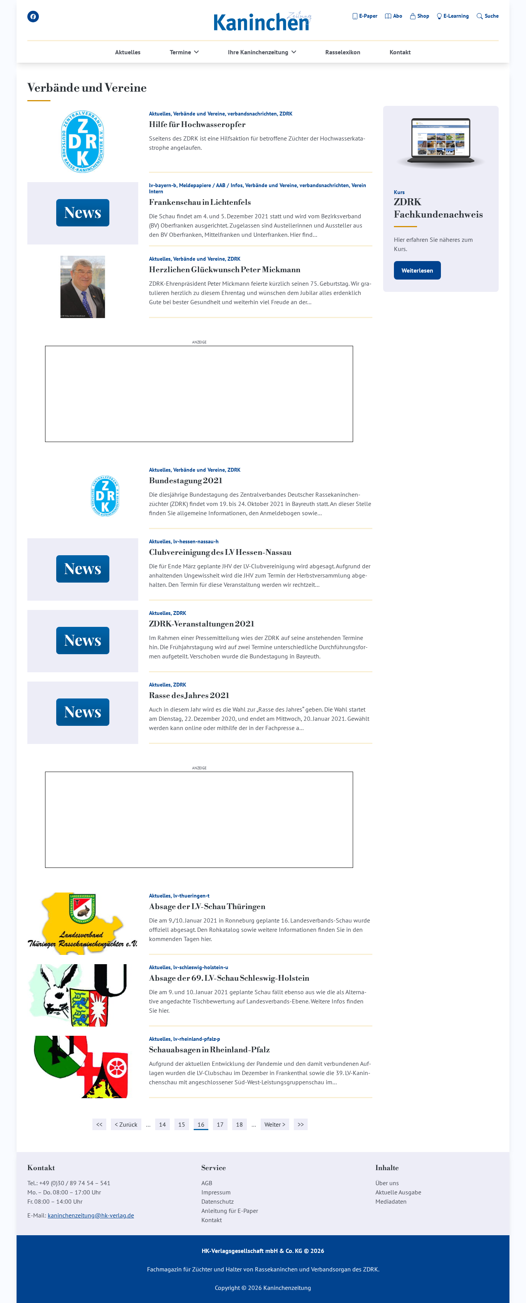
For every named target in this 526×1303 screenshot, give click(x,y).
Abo (397, 15)
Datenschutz (217, 1201)
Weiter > (275, 1124)
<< (99, 1124)
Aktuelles (128, 52)
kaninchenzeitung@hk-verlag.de (91, 1215)
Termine (180, 52)
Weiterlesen (417, 270)
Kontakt (400, 52)
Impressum (216, 1192)
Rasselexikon (342, 52)
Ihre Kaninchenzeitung (258, 52)
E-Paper (368, 15)
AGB (206, 1183)
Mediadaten (391, 1201)
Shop (423, 15)
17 (220, 1124)
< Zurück (126, 1124)
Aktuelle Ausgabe (398, 1192)
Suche (492, 15)
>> (301, 1124)
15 (181, 1124)
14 (162, 1124)
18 (239, 1124)
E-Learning (456, 15)
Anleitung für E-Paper (229, 1210)
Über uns (387, 1183)
